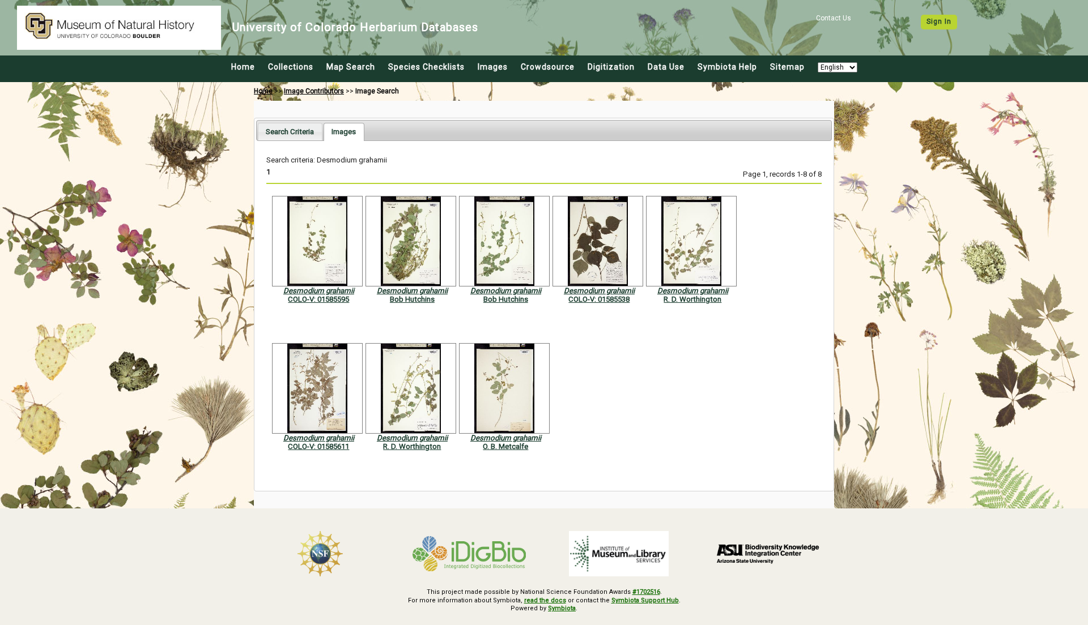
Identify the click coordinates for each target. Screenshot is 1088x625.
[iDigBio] (469, 553)
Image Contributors (314, 91)
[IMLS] (618, 553)
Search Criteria (290, 131)
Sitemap (787, 66)
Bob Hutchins (412, 299)
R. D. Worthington (692, 299)
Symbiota (562, 608)
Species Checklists (426, 66)
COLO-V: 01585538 (599, 299)
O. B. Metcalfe (505, 446)
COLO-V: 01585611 (318, 446)
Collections (290, 66)
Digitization (611, 66)
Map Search (350, 66)
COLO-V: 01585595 (318, 299)
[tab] (290, 131)
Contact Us (833, 18)
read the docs (545, 600)
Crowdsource (548, 66)
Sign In (938, 21)
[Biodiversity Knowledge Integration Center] (768, 553)
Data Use (666, 66)
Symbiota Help (727, 66)
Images (493, 66)
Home (243, 66)
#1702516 (646, 592)
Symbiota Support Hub (645, 600)
